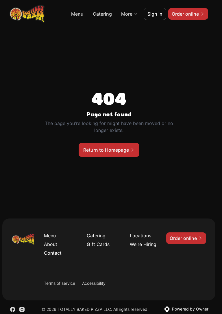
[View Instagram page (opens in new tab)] (21, 309)
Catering (102, 14)
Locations (140, 235)
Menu (77, 14)
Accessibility (94, 283)
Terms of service (59, 283)
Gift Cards (98, 244)
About (50, 244)
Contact (53, 253)
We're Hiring (143, 244)
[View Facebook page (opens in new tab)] (12, 309)
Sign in (154, 14)
